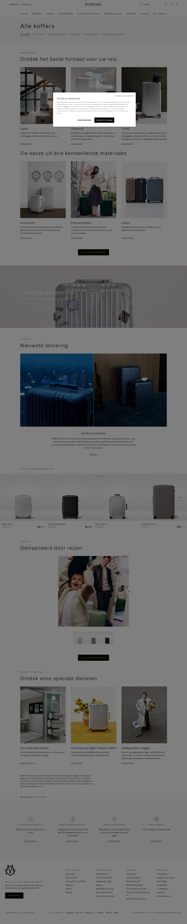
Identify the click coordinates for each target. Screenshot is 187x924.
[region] (94, 109)
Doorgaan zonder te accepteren (124, 96)
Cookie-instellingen (84, 120)
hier (66, 107)
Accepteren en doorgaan (104, 120)
